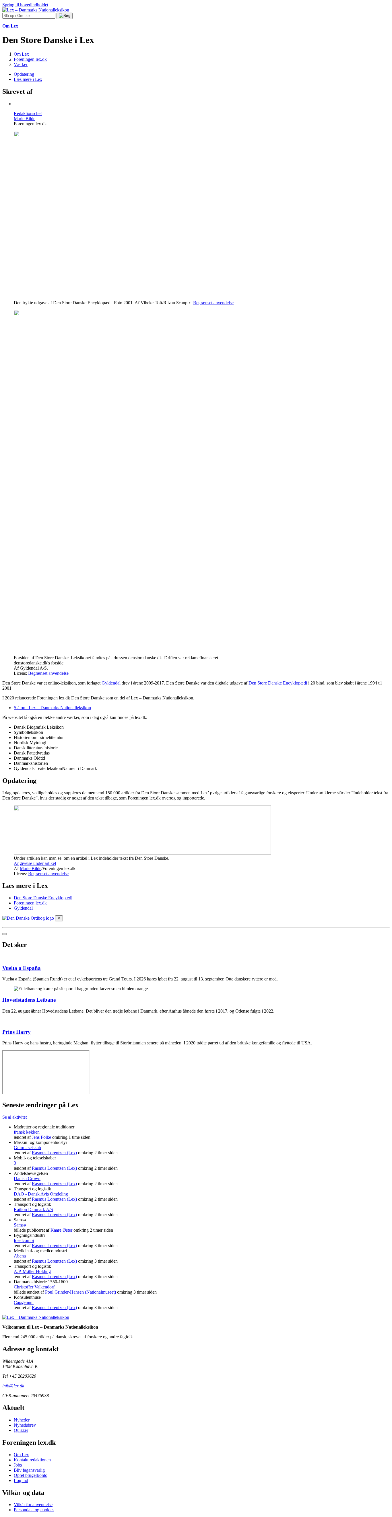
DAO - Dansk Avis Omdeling (41, 1194)
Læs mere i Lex (28, 79)
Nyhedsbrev (25, 1425)
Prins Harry (16, 1032)
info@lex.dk (13, 1385)
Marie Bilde (30, 868)
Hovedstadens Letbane (29, 1000)
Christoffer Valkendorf (34, 1286)
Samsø (20, 1224)
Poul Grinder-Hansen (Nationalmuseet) (80, 1292)
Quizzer (21, 1430)
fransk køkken (27, 1132)
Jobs (18, 1465)
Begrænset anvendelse (213, 302)
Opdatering (24, 74)
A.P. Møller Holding (32, 1271)
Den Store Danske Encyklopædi (278, 682)
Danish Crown (27, 1178)
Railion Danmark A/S (33, 1209)
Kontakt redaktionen (32, 1459)
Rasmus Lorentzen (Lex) (54, 1152)
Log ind (21, 1480)
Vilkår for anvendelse (33, 1504)
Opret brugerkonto (30, 1475)
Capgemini (24, 1302)
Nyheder (22, 1419)
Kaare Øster (61, 1230)
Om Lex (21, 1454)
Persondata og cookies (34, 1509)
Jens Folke (41, 1137)
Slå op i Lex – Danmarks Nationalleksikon (52, 707)
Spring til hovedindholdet (25, 4)
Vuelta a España (21, 968)
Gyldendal (111, 682)
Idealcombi (24, 1240)
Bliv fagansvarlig (29, 1470)
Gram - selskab (27, 1147)
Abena (20, 1255)
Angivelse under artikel (35, 863)
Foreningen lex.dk (30, 902)
